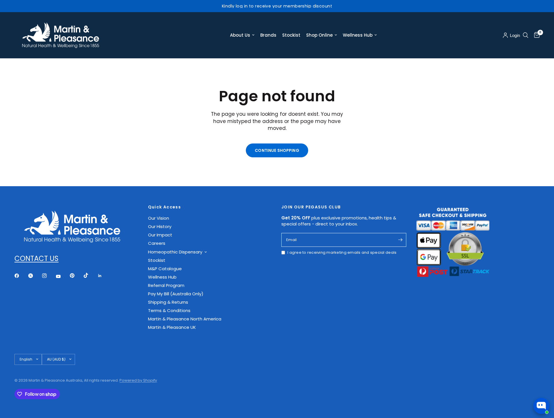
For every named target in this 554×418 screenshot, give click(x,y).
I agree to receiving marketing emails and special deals (341, 252)
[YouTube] (62, 276)
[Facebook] (20, 275)
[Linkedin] (104, 275)
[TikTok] (90, 275)
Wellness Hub (358, 35)
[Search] (525, 35)
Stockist (291, 35)
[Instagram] (48, 275)
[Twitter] (34, 275)
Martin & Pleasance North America (184, 319)
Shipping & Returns (168, 302)
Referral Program (166, 285)
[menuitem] (242, 35)
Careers (156, 243)
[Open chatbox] (541, 406)
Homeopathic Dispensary (175, 252)
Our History (159, 226)
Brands (268, 35)
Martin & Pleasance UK (172, 327)
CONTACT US (36, 258)
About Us (240, 35)
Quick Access (164, 207)
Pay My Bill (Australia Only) (175, 294)
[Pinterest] (76, 275)
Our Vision (158, 218)
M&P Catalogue (165, 269)
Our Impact (160, 235)
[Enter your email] (400, 240)
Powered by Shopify (138, 380)
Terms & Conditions (169, 310)
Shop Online (319, 35)
